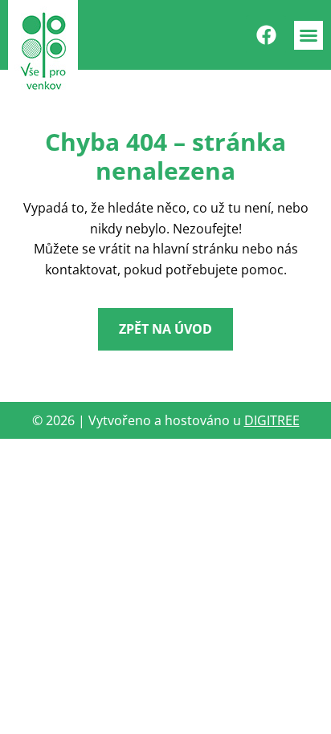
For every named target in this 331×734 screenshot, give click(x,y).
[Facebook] (266, 35)
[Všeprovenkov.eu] (43, 51)
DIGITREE (272, 420)
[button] (308, 35)
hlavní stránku (196, 249)
